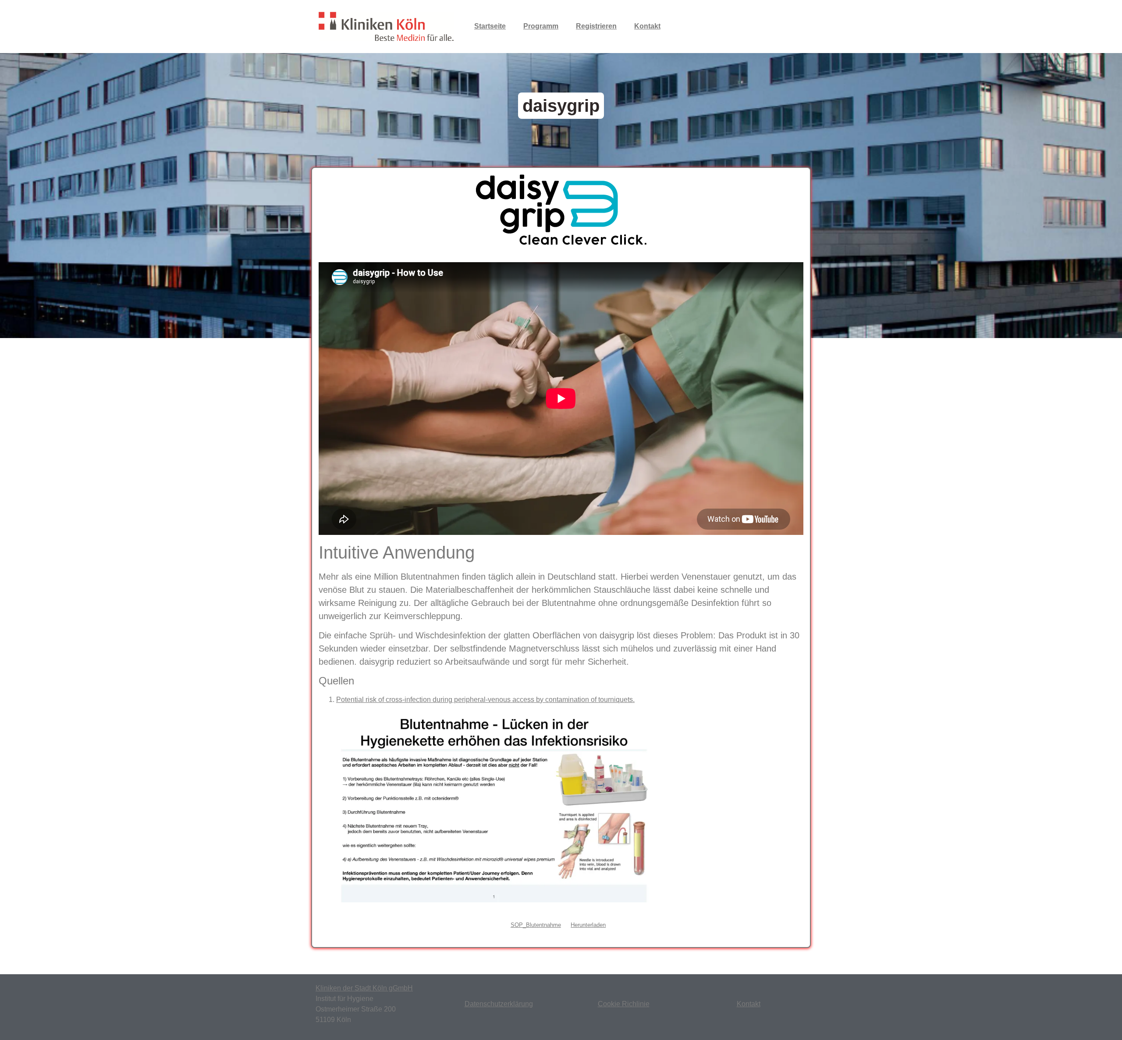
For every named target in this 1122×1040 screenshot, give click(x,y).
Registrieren (596, 26)
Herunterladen (588, 925)
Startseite (490, 26)
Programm (540, 26)
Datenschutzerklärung (499, 1004)
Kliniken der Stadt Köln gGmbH (364, 988)
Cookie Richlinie (624, 1004)
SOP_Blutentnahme (536, 925)
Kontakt (647, 26)
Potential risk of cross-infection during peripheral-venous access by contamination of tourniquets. (485, 699)
